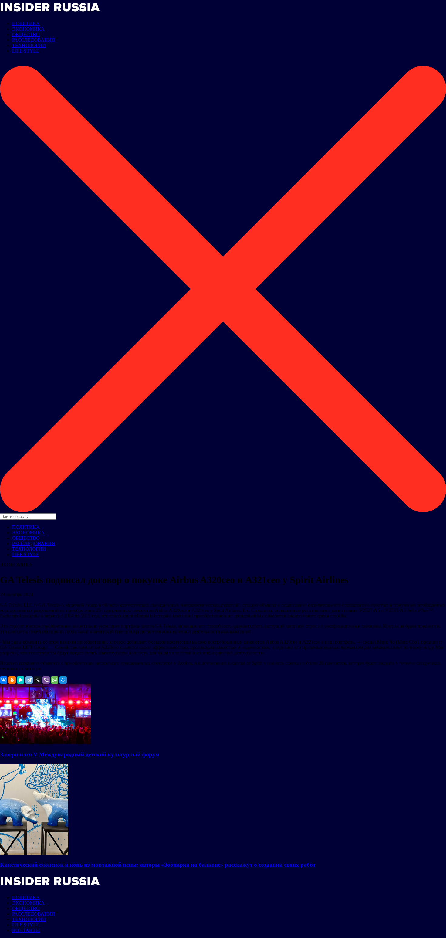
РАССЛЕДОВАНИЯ (33, 39)
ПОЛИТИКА (26, 23)
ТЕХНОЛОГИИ (29, 45)
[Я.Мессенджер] (20, 680)
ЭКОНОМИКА (28, 29)
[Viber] (46, 680)
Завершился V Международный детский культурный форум (79, 754)
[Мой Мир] (63, 680)
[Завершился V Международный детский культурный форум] (45, 742)
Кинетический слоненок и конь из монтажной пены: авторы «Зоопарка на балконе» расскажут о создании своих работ (158, 865)
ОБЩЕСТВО (26, 34)
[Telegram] (29, 680)
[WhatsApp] (54, 680)
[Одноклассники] (12, 680)
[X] (37, 680)
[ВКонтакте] (3, 680)
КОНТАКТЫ (26, 930)
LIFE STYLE (25, 50)
